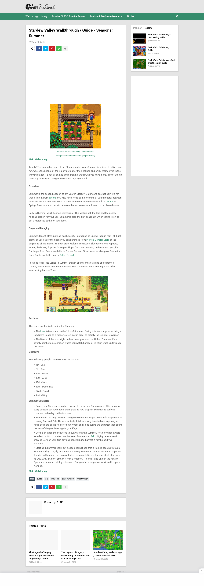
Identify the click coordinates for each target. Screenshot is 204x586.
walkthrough (82, 479)
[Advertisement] (76, 77)
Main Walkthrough (38, 159)
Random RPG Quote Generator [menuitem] (106, 16)
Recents (148, 27)
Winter (110, 201)
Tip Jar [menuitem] (130, 16)
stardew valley (68, 479)
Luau (42, 331)
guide (42, 42)
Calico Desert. (67, 255)
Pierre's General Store (97, 239)
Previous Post (33, 572)
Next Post (120, 572)
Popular (137, 27)
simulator (55, 479)
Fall (93, 436)
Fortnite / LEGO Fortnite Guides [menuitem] (68, 16)
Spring (52, 197)
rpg (46, 479)
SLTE (33, 42)
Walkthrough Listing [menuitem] (36, 16)
